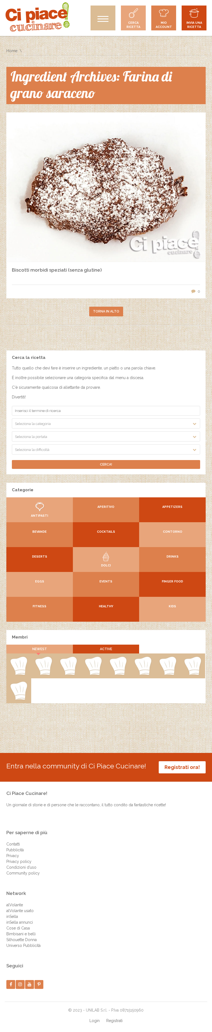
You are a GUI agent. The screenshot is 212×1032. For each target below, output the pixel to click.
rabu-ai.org (192, 674)
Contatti (13, 844)
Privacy (12, 856)
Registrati (114, 1020)
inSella (12, 916)
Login (94, 1020)
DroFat (168, 674)
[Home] (38, 16)
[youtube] (30, 984)
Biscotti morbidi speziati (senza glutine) (57, 270)
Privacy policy (18, 861)
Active (106, 649)
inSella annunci (19, 922)
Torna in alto (106, 311)
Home (11, 51)
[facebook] (11, 984)
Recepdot (18, 674)
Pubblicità (15, 850)
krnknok (143, 674)
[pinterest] (39, 984)
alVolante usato (20, 910)
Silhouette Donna (21, 940)
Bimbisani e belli (21, 934)
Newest (39, 649)
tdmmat (93, 674)
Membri (20, 637)
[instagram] (20, 984)
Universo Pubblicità (23, 945)
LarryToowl (19, 699)
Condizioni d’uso (21, 867)
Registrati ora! (182, 767)
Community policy (23, 873)
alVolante (14, 905)
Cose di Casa (18, 928)
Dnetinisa (118, 674)
